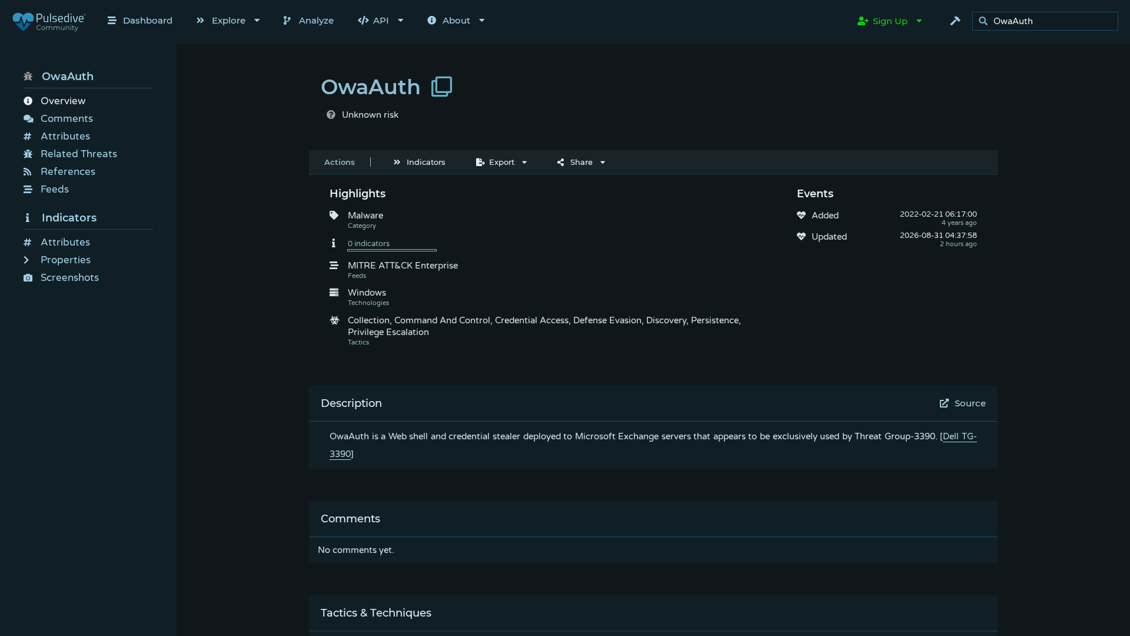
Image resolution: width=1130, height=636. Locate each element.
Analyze (316, 20)
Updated (829, 236)
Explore (228, 20)
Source (970, 403)
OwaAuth (68, 76)
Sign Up (890, 20)
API (381, 20)
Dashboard (147, 20)
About (456, 20)
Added (825, 215)
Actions (339, 162)
